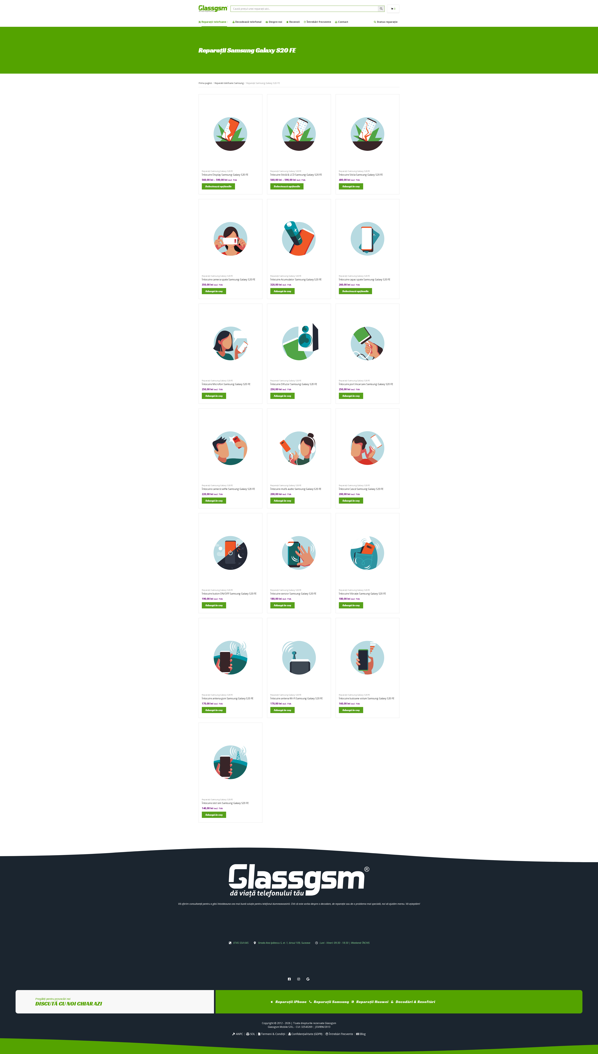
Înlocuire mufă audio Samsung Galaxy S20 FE (295, 489)
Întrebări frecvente (319, 22)
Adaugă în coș (351, 186)
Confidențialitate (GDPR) (306, 1034)
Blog (362, 1034)
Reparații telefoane (214, 22)
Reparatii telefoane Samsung (229, 83)
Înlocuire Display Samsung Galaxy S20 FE (225, 174)
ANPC (239, 1034)
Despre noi (275, 22)
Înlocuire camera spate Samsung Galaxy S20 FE (228, 279)
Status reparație (387, 22)
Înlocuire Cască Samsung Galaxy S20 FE (361, 489)
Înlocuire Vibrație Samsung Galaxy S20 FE (362, 593)
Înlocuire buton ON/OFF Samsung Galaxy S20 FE (229, 593)
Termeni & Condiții (272, 1034)
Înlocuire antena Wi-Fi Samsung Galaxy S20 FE (296, 698)
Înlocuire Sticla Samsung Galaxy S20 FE (361, 174)
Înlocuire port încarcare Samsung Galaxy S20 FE (366, 384)
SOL (252, 1034)
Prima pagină (205, 83)
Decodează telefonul (248, 22)
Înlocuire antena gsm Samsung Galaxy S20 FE (227, 698)
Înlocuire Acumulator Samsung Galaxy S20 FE (296, 279)
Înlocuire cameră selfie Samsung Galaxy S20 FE (228, 489)
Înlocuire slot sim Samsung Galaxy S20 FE (225, 803)
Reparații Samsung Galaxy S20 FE (217, 171)
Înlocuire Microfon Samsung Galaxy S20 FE (226, 384)
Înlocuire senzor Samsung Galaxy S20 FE (293, 593)
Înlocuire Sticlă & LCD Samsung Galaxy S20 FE (296, 174)
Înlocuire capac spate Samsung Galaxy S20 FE (364, 279)
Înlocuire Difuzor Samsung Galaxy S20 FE (293, 384)
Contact (343, 22)
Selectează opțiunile (218, 186)
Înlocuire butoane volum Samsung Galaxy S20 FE (366, 698)
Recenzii (294, 22)
